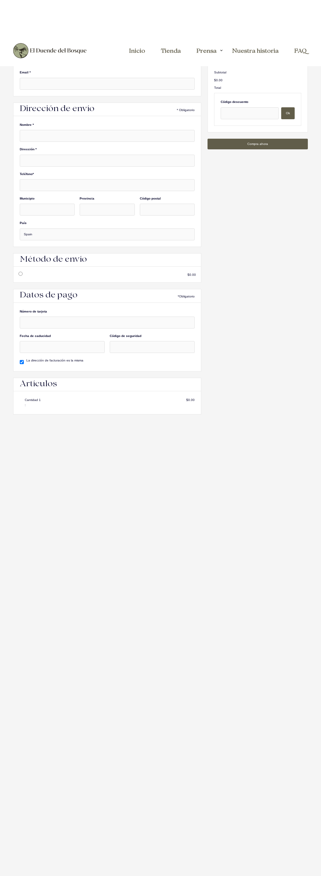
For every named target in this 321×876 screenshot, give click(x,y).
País (23, 223)
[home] (49, 50)
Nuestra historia (255, 51)
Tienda (171, 51)
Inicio (137, 51)
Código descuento (234, 102)
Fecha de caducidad (35, 336)
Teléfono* (27, 174)
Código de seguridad (125, 336)
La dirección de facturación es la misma (54, 360)
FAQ (300, 51)
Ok (288, 113)
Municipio (27, 198)
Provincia (87, 198)
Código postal (150, 198)
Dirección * (28, 149)
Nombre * (27, 124)
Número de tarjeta (33, 311)
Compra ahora (257, 144)
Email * (25, 72)
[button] (210, 50)
